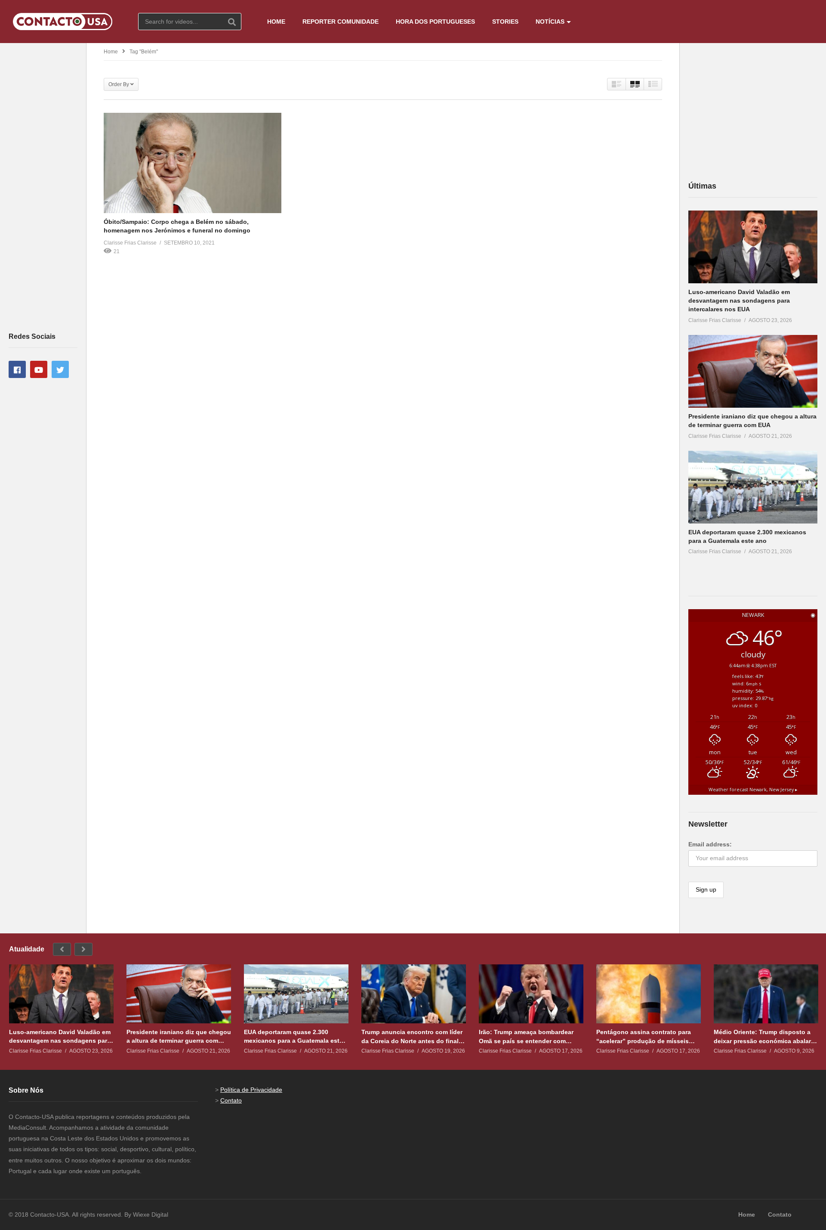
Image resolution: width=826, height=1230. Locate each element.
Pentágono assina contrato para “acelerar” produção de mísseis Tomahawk (643, 1036)
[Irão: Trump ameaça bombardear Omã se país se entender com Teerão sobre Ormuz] (531, 993)
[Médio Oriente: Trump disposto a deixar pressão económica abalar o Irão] (766, 993)
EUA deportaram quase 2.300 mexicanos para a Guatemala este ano (293, 1036)
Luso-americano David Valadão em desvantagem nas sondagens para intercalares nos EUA (739, 300)
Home (111, 52)
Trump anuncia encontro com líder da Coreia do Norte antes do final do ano (411, 1036)
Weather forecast (753, 790)
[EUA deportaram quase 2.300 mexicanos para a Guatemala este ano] (752, 487)
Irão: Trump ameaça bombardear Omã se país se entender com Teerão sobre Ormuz (526, 1036)
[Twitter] (60, 369)
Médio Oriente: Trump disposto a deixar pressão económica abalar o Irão (765, 1036)
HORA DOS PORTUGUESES (435, 21)
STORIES (505, 21)
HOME (276, 21)
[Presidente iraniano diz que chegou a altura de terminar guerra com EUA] (752, 371)
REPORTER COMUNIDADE (340, 21)
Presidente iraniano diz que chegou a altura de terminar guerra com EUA (178, 1036)
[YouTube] (38, 369)
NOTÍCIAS (550, 21)
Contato (231, 1100)
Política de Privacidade (251, 1089)
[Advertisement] (43, 187)
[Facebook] (17, 369)
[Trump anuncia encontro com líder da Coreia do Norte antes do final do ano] (413, 993)
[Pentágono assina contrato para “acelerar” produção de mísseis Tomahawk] (648, 993)
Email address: (710, 844)
